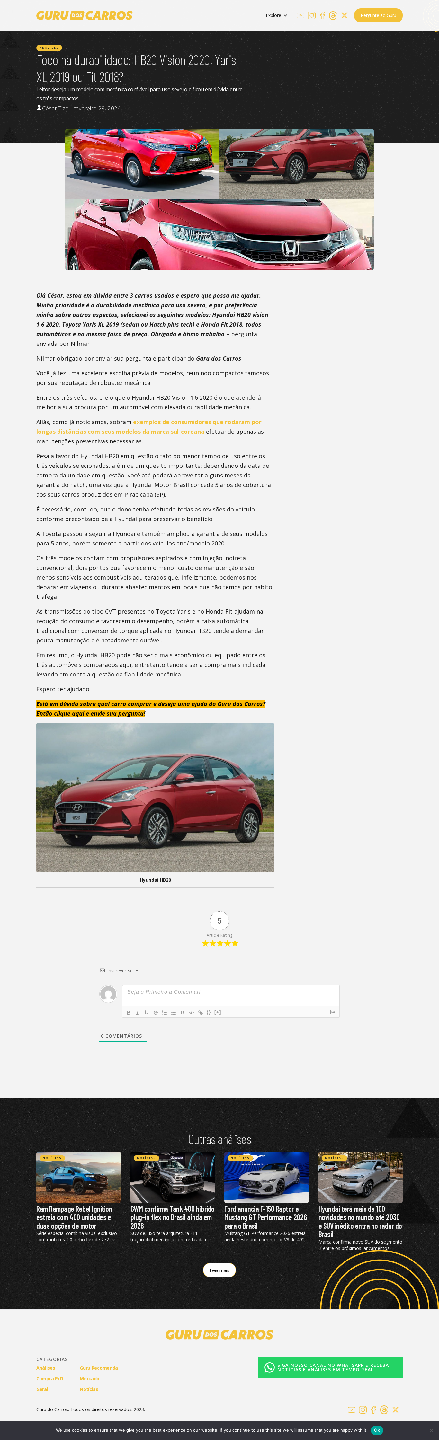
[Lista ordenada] (164, 1013)
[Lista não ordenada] (173, 1013)
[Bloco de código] (191, 1013)
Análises (49, 48)
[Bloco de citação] (182, 1013)
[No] (431, 1430)
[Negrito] (128, 1013)
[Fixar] (155, 1013)
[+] (217, 1012)
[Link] (200, 1013)
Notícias (52, 1158)
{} (209, 1012)
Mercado (89, 1378)
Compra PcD (49, 1378)
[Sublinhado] (146, 1013)
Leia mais (219, 1270)
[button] (276, 15)
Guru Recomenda (99, 1368)
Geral (42, 1389)
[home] (84, 15)
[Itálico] (137, 1013)
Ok (377, 1430)
